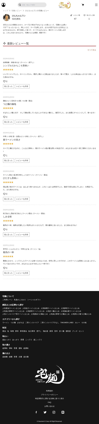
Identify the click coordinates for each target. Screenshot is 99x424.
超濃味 (25, 348)
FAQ (49, 402)
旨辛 (56, 331)
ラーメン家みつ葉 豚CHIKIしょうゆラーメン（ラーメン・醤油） (26, 175)
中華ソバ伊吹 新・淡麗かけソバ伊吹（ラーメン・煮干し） (23, 136)
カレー (77, 323)
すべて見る (92, 50)
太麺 (20, 357)
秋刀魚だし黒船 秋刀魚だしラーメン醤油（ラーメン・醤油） (24, 213)
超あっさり (6, 340)
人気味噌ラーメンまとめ (50, 308)
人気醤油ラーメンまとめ (11, 308)
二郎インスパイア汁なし (49, 323)
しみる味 (7, 216)
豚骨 (17, 331)
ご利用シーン (7, 300)
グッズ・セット (78, 331)
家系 (51, 331)
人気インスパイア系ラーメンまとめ (15, 314)
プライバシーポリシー (49, 395)
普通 (22, 340)
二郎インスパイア (32, 323)
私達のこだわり (20, 300)
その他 (83, 323)
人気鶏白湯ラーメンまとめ (71, 311)
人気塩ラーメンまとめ (30, 308)
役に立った (8, 86)
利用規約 (49, 391)
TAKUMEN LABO (66, 323)
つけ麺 (13, 323)
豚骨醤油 (23, 331)
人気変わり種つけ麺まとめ (81, 314)
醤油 (4, 331)
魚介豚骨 (31, 331)
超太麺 (25, 357)
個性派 (68, 331)
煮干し (39, 331)
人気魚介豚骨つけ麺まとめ (59, 314)
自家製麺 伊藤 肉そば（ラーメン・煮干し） (19, 62)
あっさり (15, 340)
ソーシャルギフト (34, 300)
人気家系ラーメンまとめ (35, 311)
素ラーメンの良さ (11, 140)
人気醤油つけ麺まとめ (39, 314)
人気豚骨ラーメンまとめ (70, 308)
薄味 (10, 348)
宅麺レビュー (16, 11)
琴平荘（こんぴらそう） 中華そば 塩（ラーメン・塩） (22, 249)
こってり (28, 340)
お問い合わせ (49, 406)
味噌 (12, 331)
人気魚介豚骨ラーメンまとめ (13, 311)
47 (75, 19)
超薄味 (4, 348)
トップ (5, 11)
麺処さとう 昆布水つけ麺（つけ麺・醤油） (18, 101)
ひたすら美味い (10, 178)
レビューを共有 (22, 86)
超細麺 (4, 357)
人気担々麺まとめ (52, 311)
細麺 (10, 357)
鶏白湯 (45, 331)
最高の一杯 (8, 252)
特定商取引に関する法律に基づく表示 (49, 398)
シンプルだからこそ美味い (16, 65)
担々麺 (61, 331)
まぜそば (20, 323)
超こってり (38, 340)
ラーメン (5, 323)
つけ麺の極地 (9, 104)
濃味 (20, 348)
